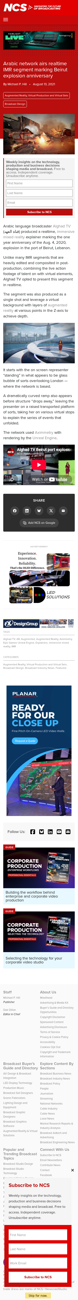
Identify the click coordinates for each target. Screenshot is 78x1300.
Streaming (46, 1098)
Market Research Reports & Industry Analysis (56, 1125)
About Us (48, 992)
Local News (47, 1118)
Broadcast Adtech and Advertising (53, 1135)
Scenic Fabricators (14, 1098)
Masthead (46, 998)
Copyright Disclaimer (52, 1017)
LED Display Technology (17, 1083)
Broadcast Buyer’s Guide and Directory (20, 1065)
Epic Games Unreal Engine (18, 643)
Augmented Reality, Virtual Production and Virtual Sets (36, 95)
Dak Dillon (9, 1010)
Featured (61, 668)
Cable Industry (48, 1108)
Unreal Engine (44, 438)
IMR (13, 646)
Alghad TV (62, 226)
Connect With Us (54, 1149)
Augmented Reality (47, 639)
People (44, 1088)
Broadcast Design (15, 104)
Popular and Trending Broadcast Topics (20, 1153)
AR (18, 639)
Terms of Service (50, 1032)
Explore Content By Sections (56, 1065)
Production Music (13, 1088)
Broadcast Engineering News (57, 1142)
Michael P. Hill (17, 84)
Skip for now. (38, 1295)
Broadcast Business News (55, 1073)
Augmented (28, 639)
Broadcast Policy (50, 1083)
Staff (7, 992)
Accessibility (47, 1042)
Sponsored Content (51, 1022)
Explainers (42, 643)
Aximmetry (44, 432)
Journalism (46, 1093)
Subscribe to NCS (50, 1155)
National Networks (51, 1103)
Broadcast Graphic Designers (14, 1114)
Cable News (47, 1113)
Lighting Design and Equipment (15, 1105)
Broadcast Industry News (39, 668)
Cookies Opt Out (50, 1047)
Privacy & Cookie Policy (54, 1037)
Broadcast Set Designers (18, 1093)
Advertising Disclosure (53, 1027)
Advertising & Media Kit (54, 1003)
